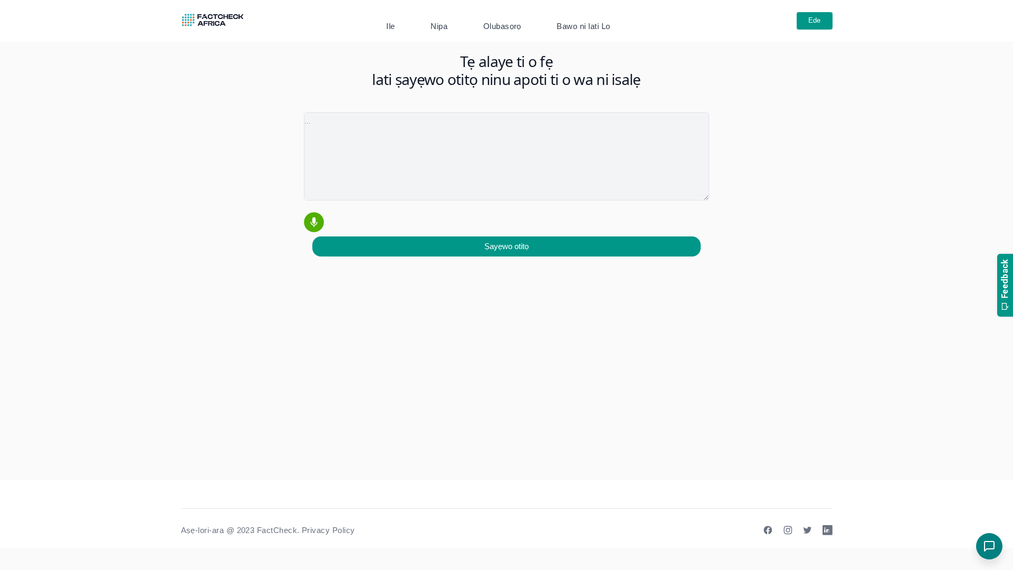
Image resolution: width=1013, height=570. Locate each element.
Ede (814, 20)
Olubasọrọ (502, 26)
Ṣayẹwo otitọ (506, 246)
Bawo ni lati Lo (583, 26)
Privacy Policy (328, 530)
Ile (390, 26)
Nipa (439, 26)
